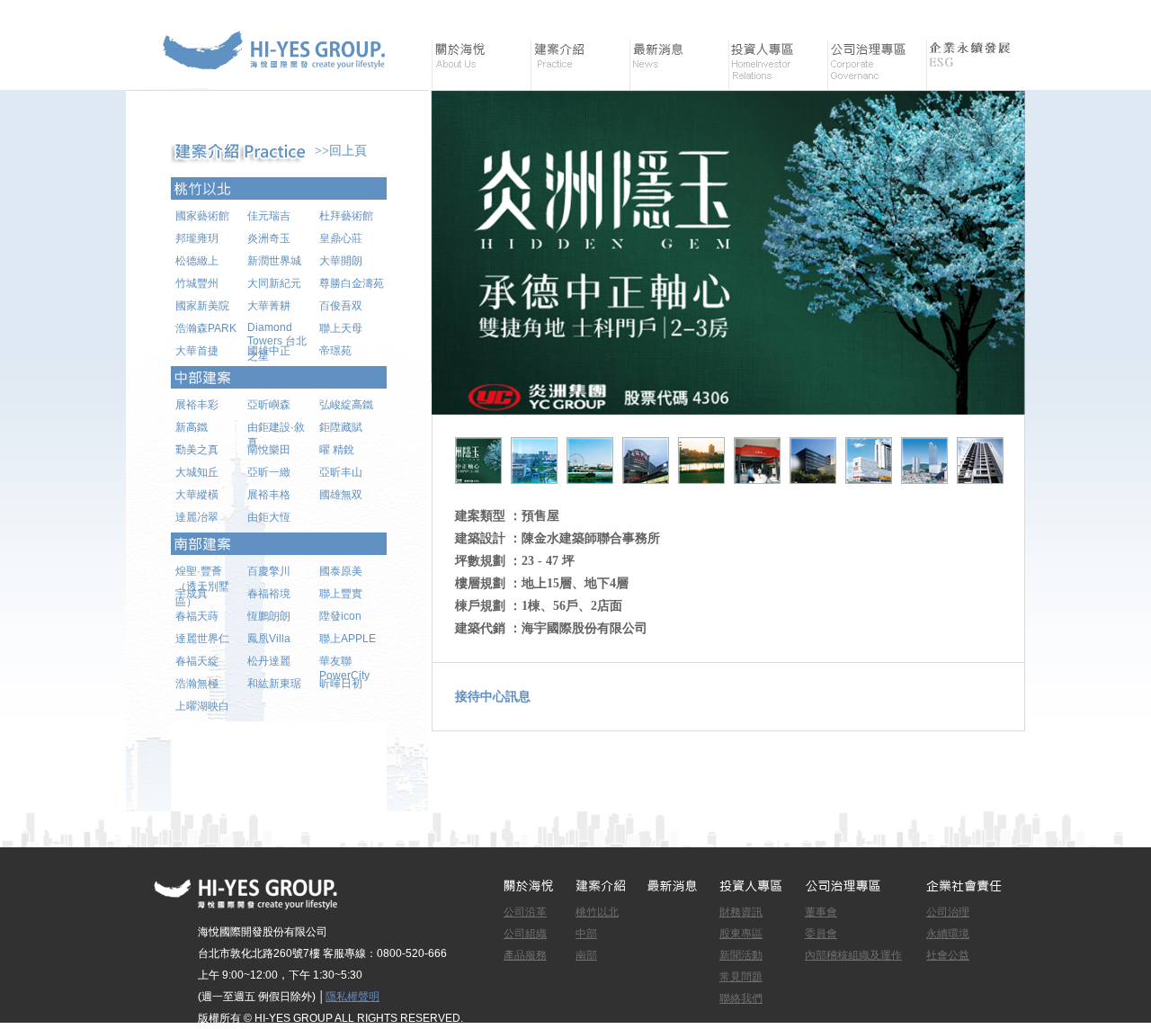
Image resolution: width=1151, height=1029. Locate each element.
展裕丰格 (268, 494)
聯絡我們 (741, 998)
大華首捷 (197, 350)
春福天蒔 (197, 616)
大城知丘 (197, 472)
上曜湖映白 (202, 706)
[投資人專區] (777, 65)
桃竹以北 (597, 912)
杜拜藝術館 (346, 216)
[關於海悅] (481, 65)
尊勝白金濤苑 (351, 283)
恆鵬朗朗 (268, 616)
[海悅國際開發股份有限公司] (279, 80)
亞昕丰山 (340, 472)
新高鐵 (191, 427)
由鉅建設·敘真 (276, 432)
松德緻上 (197, 261)
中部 (586, 933)
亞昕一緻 (268, 472)
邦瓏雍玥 (197, 238)
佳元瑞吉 (268, 216)
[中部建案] (279, 377)
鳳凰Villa (268, 638)
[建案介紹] (580, 65)
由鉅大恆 (268, 517)
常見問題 (741, 977)
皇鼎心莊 (340, 238)
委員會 (821, 933)
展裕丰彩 (197, 404)
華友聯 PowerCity (344, 665)
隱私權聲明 (352, 996)
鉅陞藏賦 (340, 427)
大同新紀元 (274, 283)
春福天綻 (197, 661)
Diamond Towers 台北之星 (277, 332)
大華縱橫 (197, 494)
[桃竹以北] (279, 188)
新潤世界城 (274, 261)
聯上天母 (340, 328)
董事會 (821, 912)
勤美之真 (197, 449)
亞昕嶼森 (268, 404)
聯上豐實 (340, 593)
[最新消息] (678, 65)
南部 (586, 955)
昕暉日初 (340, 683)
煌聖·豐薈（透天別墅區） (202, 575)
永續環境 (947, 933)
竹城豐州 (197, 283)
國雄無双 (340, 494)
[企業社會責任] (975, 65)
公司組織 (525, 933)
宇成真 (191, 593)
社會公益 (947, 955)
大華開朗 (340, 261)
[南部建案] (279, 543)
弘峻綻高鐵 (346, 404)
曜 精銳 (336, 449)
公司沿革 (525, 912)
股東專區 (741, 933)
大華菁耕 (268, 306)
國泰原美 (340, 571)
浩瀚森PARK (205, 328)
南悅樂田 (268, 449)
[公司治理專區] (876, 65)
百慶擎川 (268, 571)
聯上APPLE (347, 638)
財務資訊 (741, 912)
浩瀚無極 (197, 683)
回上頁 (348, 150)
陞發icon (340, 616)
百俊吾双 (340, 306)
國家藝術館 (202, 216)
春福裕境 (268, 593)
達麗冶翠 (197, 517)
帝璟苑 (335, 350)
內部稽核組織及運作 (853, 955)
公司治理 (947, 912)
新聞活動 (741, 955)
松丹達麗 (268, 661)
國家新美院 (202, 306)
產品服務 (525, 955)
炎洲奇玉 (268, 238)
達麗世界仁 (202, 638)
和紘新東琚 (274, 683)
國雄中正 (268, 350)
